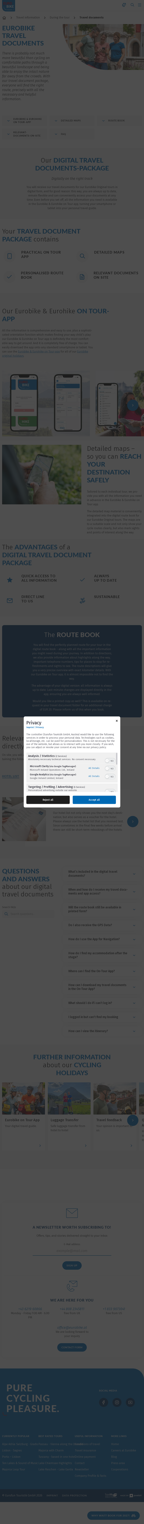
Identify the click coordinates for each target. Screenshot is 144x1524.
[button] (107, 761)
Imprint (30, 727)
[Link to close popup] (117, 721)
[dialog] (72, 762)
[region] (72, 772)
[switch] (110, 760)
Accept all (94, 799)
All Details (94, 768)
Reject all (48, 799)
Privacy (40, 727)
